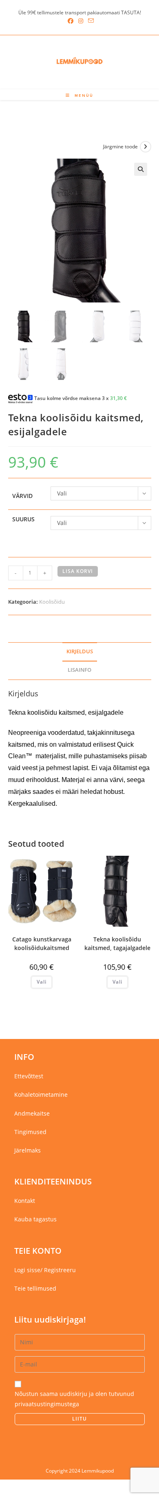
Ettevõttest (28, 1076)
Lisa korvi (77, 571)
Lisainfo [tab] (79, 669)
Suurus (23, 519)
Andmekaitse (32, 1113)
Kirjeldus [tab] (79, 651)
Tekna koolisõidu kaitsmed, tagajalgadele (117, 943)
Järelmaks (27, 1150)
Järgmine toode (120, 146)
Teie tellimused (35, 1288)
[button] (140, 169)
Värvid (22, 496)
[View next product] (145, 146)
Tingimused (30, 1132)
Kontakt (24, 1201)
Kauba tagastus (35, 1219)
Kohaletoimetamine (41, 1094)
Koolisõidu (52, 601)
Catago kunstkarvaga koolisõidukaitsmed (41, 943)
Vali (41, 981)
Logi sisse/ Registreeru (45, 1270)
